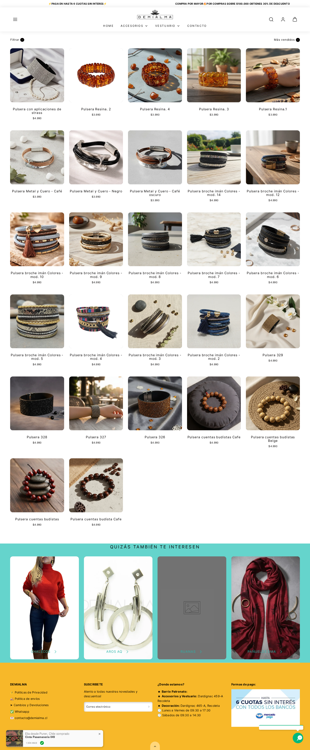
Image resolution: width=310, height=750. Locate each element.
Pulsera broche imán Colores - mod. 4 (96, 357)
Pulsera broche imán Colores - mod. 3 (155, 357)
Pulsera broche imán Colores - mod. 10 (37, 275)
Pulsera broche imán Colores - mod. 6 (273, 275)
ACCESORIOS (132, 25)
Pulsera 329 (273, 355)
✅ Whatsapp (19, 711)
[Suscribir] (148, 706)
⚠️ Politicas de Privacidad (28, 692)
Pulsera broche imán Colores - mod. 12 (273, 193)
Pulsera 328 (37, 437)
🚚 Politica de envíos (25, 698)
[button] (15, 19)
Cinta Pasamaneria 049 (40, 721)
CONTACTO (197, 25)
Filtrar (14, 39)
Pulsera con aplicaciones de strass (37, 111)
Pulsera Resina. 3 (214, 109)
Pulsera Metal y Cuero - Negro (96, 191)
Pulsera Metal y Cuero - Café (37, 191)
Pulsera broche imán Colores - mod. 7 (214, 275)
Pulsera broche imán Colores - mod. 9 (96, 275)
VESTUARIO (165, 25)
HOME (108, 25)
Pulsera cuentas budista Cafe (96, 519)
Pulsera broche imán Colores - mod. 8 (155, 275)
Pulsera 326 (155, 437)
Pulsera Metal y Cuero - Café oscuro (155, 193)
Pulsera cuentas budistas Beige (273, 439)
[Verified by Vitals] (42, 728)
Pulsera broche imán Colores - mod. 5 (37, 357)
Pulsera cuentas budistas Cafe (214, 437)
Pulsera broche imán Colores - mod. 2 (214, 357)
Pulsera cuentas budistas (37, 519)
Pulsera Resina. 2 (96, 109)
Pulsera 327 (96, 437)
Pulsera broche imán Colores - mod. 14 (214, 193)
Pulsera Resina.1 (273, 109)
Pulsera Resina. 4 (155, 109)
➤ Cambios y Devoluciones (29, 705)
